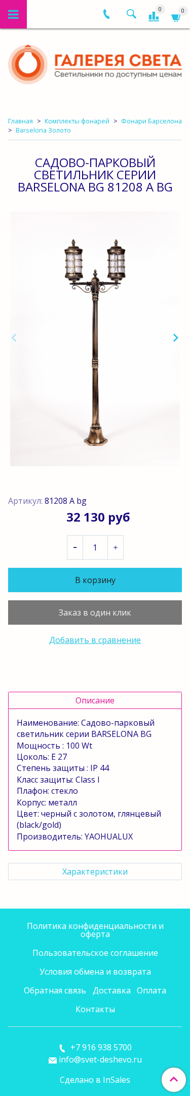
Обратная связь (55, 990)
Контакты (95, 1009)
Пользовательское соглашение (95, 952)
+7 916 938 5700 (100, 1047)
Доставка (112, 990)
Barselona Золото (43, 130)
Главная (20, 120)
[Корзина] (176, 16)
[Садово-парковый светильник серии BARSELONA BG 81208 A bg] (95, 338)
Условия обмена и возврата (95, 971)
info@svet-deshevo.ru (100, 1059)
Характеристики (95, 871)
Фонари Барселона (151, 120)
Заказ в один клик (95, 612)
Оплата (151, 990)
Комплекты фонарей (77, 120)
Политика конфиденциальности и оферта (95, 930)
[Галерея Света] (95, 62)
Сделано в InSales (95, 1080)
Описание (95, 700)
